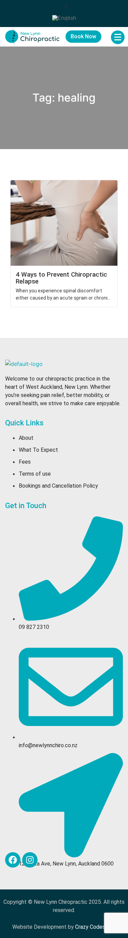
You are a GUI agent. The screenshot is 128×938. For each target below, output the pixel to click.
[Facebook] (12, 860)
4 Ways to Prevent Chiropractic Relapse (61, 277)
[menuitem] (64, 18)
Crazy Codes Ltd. (95, 927)
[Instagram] (30, 860)
